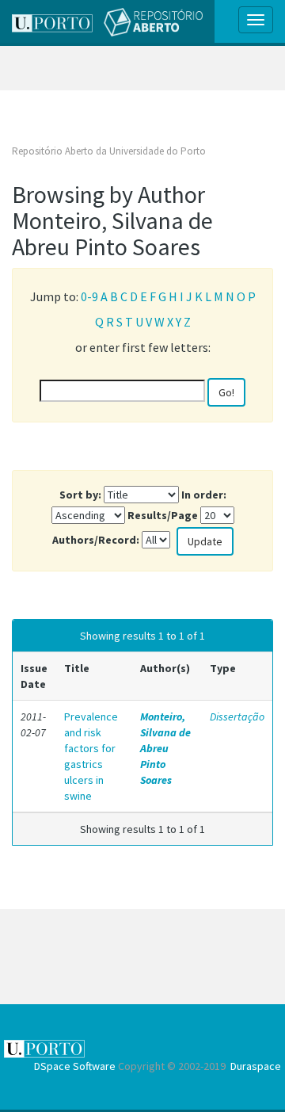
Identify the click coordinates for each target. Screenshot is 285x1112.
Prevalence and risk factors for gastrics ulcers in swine (91, 756)
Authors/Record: (95, 540)
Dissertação (237, 716)
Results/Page (162, 515)
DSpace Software (75, 1066)
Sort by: (80, 494)
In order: (203, 494)
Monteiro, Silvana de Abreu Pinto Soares (165, 748)
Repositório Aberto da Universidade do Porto (109, 151)
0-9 (89, 296)
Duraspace (255, 1066)
